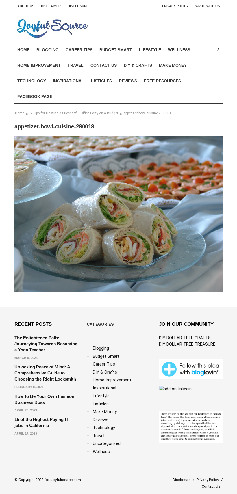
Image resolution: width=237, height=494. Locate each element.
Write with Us (207, 6)
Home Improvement (39, 65)
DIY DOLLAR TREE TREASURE (187, 344)
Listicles (101, 81)
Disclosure (78, 6)
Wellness (179, 49)
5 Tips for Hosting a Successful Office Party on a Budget (74, 113)
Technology (31, 81)
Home (23, 49)
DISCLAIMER (51, 6)
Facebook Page (34, 96)
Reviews (128, 81)
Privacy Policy (175, 6)
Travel (76, 65)
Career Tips (79, 49)
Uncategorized (107, 443)
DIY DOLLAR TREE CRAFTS (185, 337)
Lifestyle (150, 49)
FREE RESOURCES (162, 81)
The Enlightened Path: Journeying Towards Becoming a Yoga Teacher (45, 343)
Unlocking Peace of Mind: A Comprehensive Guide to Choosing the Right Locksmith (45, 372)
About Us (25, 6)
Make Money (173, 65)
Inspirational (68, 81)
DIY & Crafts (138, 65)
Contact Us (103, 65)
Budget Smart (115, 49)
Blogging (47, 49)
